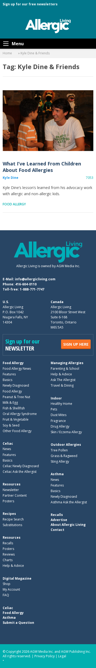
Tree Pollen (59, 450)
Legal (62, 656)
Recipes (9, 513)
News (7, 449)
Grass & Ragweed (64, 456)
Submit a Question (18, 622)
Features (9, 374)
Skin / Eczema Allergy (66, 432)
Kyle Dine (10, 177)
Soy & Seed (11, 425)
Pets (54, 409)
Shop (6, 584)
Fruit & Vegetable (16, 419)
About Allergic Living (68, 524)
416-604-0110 (26, 284)
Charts (8, 560)
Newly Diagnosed (16, 385)
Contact (57, 529)
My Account (11, 589)
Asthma (57, 474)
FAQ (6, 595)
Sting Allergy (60, 461)
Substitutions (12, 525)
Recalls (8, 543)
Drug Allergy (60, 426)
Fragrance (58, 420)
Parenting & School (65, 368)
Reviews (9, 554)
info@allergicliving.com (35, 279)
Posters (8, 501)
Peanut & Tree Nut (16, 397)
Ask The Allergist (63, 380)
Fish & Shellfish (14, 408)
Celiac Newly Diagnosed (21, 466)
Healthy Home (61, 403)
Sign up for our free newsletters (30, 4)
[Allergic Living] (48, 26)
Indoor (56, 398)
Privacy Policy (44, 656)
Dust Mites (58, 415)
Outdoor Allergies (66, 444)
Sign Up (76, 344)
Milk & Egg (10, 402)
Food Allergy (14, 204)
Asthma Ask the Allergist (69, 502)
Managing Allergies (67, 363)
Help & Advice (61, 374)
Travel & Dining (62, 385)
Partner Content (15, 495)
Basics (7, 380)
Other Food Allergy (17, 431)
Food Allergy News (17, 368)
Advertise (59, 520)
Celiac (8, 443)
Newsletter (11, 490)
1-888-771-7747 (32, 289)
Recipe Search (13, 519)
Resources (12, 484)
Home (7, 53)
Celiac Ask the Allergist (20, 471)
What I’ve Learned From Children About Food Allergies (48, 120)
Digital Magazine (17, 578)
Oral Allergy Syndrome (20, 414)
